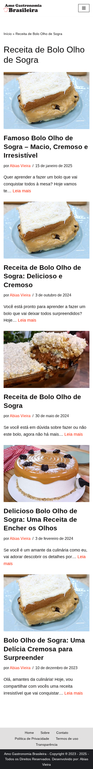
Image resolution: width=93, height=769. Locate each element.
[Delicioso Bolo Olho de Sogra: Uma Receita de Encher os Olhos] (46, 473)
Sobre (45, 733)
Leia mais (22, 191)
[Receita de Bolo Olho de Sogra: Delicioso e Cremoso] (46, 230)
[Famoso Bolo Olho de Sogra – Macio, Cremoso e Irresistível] (46, 100)
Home (29, 733)
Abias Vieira (20, 166)
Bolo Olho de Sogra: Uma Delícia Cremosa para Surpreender (44, 649)
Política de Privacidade (32, 738)
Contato (62, 733)
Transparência (46, 744)
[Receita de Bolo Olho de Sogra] (46, 359)
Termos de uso (67, 738)
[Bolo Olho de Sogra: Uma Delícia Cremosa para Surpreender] (46, 602)
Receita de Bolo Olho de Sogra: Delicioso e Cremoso (42, 276)
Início (8, 34)
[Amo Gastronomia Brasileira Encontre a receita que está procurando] (23, 8)
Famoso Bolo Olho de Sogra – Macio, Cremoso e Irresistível (46, 146)
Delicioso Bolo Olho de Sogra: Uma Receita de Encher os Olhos (40, 519)
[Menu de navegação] (83, 8)
